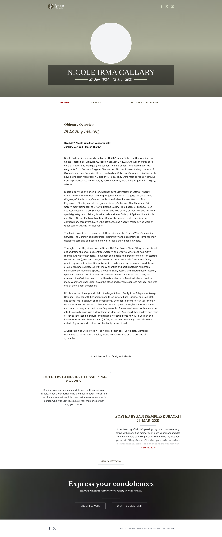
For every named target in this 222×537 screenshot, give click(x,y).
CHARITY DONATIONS (129, 505)
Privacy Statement (154, 528)
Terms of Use (141, 528)
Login (121, 528)
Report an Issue (168, 528)
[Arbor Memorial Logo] (56, 6)
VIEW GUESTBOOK (111, 461)
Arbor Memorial (129, 528)
